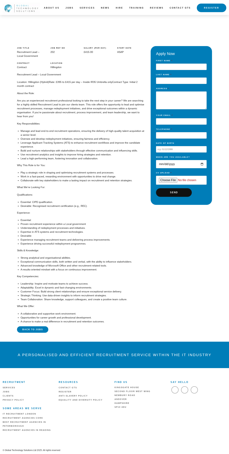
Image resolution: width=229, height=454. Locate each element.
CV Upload (164, 173)
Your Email (164, 115)
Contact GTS (180, 8)
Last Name (164, 75)
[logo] (21, 8)
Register (211, 8)
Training (136, 8)
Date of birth (165, 143)
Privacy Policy (13, 400)
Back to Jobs (32, 329)
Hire (119, 8)
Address (162, 88)
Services (87, 8)
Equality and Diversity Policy (81, 400)
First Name (164, 61)
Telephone (164, 129)
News (105, 8)
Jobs (69, 8)
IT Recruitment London (19, 414)
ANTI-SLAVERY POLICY (73, 396)
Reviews (157, 8)
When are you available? (173, 157)
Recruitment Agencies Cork (23, 418)
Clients (8, 396)
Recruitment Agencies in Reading (27, 430)
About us (51, 8)
